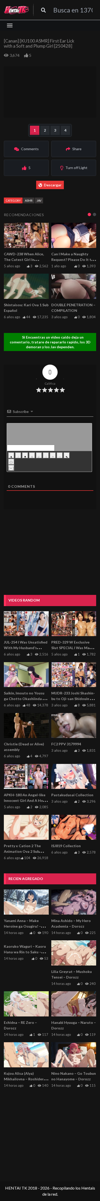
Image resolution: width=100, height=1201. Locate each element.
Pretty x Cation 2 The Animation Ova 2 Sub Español (22, 851)
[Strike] (32, 455)
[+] (11, 468)
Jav (39, 200)
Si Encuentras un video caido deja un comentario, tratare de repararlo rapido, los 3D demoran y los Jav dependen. (50, 342)
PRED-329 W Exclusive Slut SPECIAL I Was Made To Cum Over (72, 647)
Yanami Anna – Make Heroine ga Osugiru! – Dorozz (22, 926)
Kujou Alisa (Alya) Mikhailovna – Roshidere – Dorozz (26, 1079)
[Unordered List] (46, 455)
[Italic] (18, 455)
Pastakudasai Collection (72, 795)
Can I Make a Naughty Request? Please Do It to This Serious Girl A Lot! (72, 259)
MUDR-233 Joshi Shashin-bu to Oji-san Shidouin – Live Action (73, 698)
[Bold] (11, 455)
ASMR (29, 200)
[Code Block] (60, 455)
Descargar (53, 185)
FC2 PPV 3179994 (66, 744)
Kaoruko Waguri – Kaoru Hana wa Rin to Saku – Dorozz (25, 952)
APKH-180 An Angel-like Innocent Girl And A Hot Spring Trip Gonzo (24, 800)
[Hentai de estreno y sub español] (16, 10)
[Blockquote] (53, 455)
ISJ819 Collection (66, 846)
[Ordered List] (39, 455)
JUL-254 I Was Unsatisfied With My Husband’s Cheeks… (25, 647)
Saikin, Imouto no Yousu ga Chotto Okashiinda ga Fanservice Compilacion (25, 698)
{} (11, 462)
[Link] (67, 455)
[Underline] (25, 455)
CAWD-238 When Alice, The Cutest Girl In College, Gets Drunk (24, 259)
